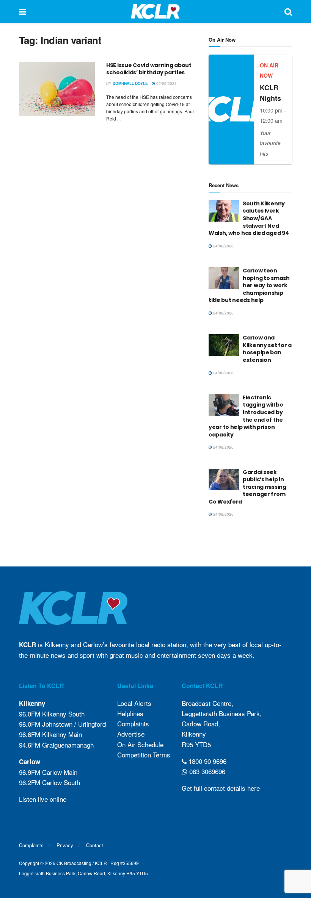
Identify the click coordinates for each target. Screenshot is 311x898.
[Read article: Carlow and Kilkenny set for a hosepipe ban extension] (224, 345)
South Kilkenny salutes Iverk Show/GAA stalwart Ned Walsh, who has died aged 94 (249, 218)
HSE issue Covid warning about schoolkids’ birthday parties (149, 69)
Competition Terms (143, 754)
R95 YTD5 (196, 744)
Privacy (65, 845)
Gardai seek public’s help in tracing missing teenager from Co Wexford (247, 486)
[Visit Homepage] (155, 11)
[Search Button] (288, 11)
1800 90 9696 (206, 761)
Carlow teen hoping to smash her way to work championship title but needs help (249, 285)
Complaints (133, 723)
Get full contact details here (221, 788)
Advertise (131, 733)
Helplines (130, 713)
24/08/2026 (223, 246)
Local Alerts (134, 703)
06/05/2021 (166, 83)
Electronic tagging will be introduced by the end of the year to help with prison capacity (246, 416)
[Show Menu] (22, 11)
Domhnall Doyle (130, 83)
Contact (94, 845)
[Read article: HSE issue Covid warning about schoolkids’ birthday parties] (57, 89)
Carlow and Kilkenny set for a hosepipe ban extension (267, 349)
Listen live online (42, 799)
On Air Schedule (140, 744)
